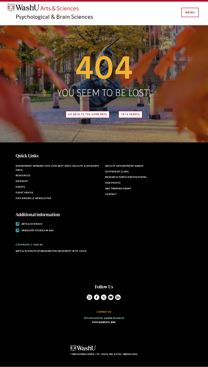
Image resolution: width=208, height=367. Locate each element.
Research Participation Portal (126, 177)
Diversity (22, 181)
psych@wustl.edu (104, 322)
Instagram (89, 297)
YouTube (111, 297)
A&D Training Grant (118, 189)
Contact (111, 194)
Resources (23, 176)
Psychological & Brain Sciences (54, 17)
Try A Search (130, 114)
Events (20, 187)
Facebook (96, 297)
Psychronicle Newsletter (33, 198)
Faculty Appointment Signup (124, 166)
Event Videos (24, 193)
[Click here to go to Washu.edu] (83, 350)
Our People (113, 183)
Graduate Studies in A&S (37, 231)
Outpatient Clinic (117, 172)
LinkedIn (118, 297)
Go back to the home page (87, 114)
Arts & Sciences (31, 224)
